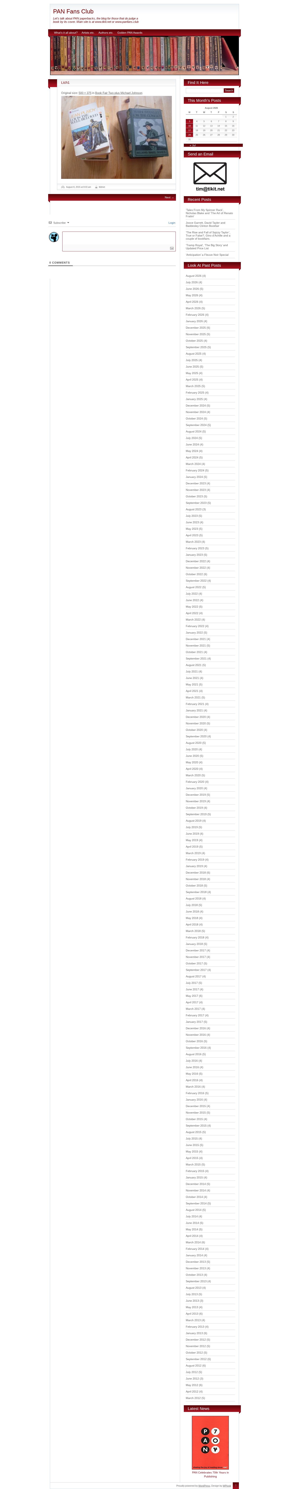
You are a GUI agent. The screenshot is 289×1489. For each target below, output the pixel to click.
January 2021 (194, 710)
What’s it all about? (66, 32)
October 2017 (194, 963)
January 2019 (194, 866)
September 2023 (196, 502)
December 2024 (196, 405)
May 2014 (192, 1229)
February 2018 (195, 937)
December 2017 (196, 950)
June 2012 (192, 1378)
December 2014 (196, 1183)
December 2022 (196, 561)
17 (189, 130)
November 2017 (196, 956)
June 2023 (192, 522)
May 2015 (192, 1151)
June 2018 (192, 911)
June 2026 (192, 288)
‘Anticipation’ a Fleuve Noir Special (207, 254)
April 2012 (192, 1391)
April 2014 (192, 1235)
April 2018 (192, 924)
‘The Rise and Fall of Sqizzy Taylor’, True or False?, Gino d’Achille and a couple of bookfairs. (208, 235)
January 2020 (194, 788)
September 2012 (196, 1359)
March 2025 (193, 386)
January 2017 (194, 1021)
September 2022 (196, 580)
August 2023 (194, 509)
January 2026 (194, 321)
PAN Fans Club (73, 11)
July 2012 (192, 1372)
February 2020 (195, 781)
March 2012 (193, 1398)
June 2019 (192, 833)
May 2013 (192, 1307)
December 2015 (196, 1106)
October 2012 (194, 1352)
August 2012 (194, 1365)
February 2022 (195, 626)
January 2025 (194, 399)
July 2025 (192, 360)
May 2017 (192, 995)
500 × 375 (85, 93)
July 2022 (192, 593)
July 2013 (192, 1294)
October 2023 (194, 496)
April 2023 (192, 535)
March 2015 (193, 1164)
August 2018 (194, 898)
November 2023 (196, 489)
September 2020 (196, 736)
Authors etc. (105, 32)
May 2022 (192, 606)
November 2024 (196, 412)
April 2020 (192, 768)
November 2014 (196, 1190)
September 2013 (196, 1281)
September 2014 (196, 1203)
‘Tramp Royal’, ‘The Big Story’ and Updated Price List (207, 247)
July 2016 (192, 1060)
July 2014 (192, 1216)
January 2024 (194, 476)
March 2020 (193, 775)
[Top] (236, 1485)
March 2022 (193, 619)
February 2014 (195, 1248)
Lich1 (65, 83)
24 (189, 135)
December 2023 (196, 483)
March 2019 (193, 853)
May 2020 (192, 762)
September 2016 (196, 1047)
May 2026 (192, 295)
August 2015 (194, 1132)
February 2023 (195, 548)
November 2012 (196, 1346)
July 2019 (192, 827)
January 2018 (194, 943)
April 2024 (192, 457)
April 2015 (192, 1158)
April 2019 (192, 846)
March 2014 (193, 1242)
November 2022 (196, 567)
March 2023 (193, 541)
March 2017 (193, 1008)
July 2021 (192, 671)
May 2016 (192, 1073)
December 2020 (196, 716)
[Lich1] (116, 137)
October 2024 (194, 418)
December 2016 (196, 1028)
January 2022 (194, 632)
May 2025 (192, 373)
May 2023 (192, 528)
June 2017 (192, 989)
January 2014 (194, 1255)
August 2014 (194, 1209)
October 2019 (194, 807)
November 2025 (196, 334)
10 (189, 126)
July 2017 (192, 982)
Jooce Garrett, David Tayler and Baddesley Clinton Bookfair (205, 224)
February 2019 (195, 859)
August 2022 (194, 587)
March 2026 (193, 308)
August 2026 (194, 275)
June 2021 (192, 678)
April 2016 (192, 1080)
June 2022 (192, 600)
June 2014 (192, 1222)
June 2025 (192, 366)
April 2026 (192, 301)
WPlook (227, 1485)
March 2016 (193, 1086)
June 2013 (192, 1300)
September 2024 (196, 425)
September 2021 (196, 658)
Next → (169, 197)
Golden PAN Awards (129, 32)
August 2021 (194, 665)
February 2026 (195, 314)
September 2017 (196, 969)
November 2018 (196, 879)
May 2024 (192, 450)
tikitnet (102, 187)
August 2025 (194, 353)
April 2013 (192, 1313)
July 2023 (192, 515)
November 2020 (196, 723)
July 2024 (192, 438)
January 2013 (194, 1333)
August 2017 (194, 976)
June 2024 (192, 444)
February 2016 (195, 1093)
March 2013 (193, 1320)
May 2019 (192, 840)
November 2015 (196, 1112)
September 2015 (196, 1125)
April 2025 (192, 379)
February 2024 (195, 470)
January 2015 (194, 1177)
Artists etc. (88, 32)
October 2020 (194, 729)
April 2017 (192, 1002)
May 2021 (192, 684)
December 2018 (196, 872)
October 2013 (194, 1274)
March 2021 (193, 697)
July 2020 (192, 749)
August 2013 (194, 1287)
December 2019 (196, 794)
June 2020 (192, 755)
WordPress (204, 1485)
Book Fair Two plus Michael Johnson (118, 93)
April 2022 (192, 613)
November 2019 (196, 801)
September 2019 (196, 814)
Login (171, 222)
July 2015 (192, 1138)
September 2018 (196, 892)
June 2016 (192, 1067)
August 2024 (194, 431)
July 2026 (192, 282)
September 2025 (196, 347)
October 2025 (194, 340)
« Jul (193, 145)
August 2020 (194, 742)
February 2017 (195, 1015)
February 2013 (195, 1326)
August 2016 (194, 1054)
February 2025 (195, 392)
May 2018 (192, 918)
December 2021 (196, 639)
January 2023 (194, 554)
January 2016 (194, 1099)
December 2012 (196, 1339)
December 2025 (196, 327)
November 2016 (196, 1034)
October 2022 (194, 574)
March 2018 (193, 931)
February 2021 (195, 703)
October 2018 (194, 885)
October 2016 (194, 1041)
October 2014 (194, 1196)
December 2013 (196, 1261)
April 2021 (192, 691)
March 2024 (193, 463)
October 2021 (194, 652)
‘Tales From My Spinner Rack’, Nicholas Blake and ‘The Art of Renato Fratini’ (209, 213)
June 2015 (192, 1145)
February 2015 (195, 1171)
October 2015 (194, 1119)
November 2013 (196, 1268)
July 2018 (192, 905)
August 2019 (194, 820)
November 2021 (196, 645)
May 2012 (192, 1385)
